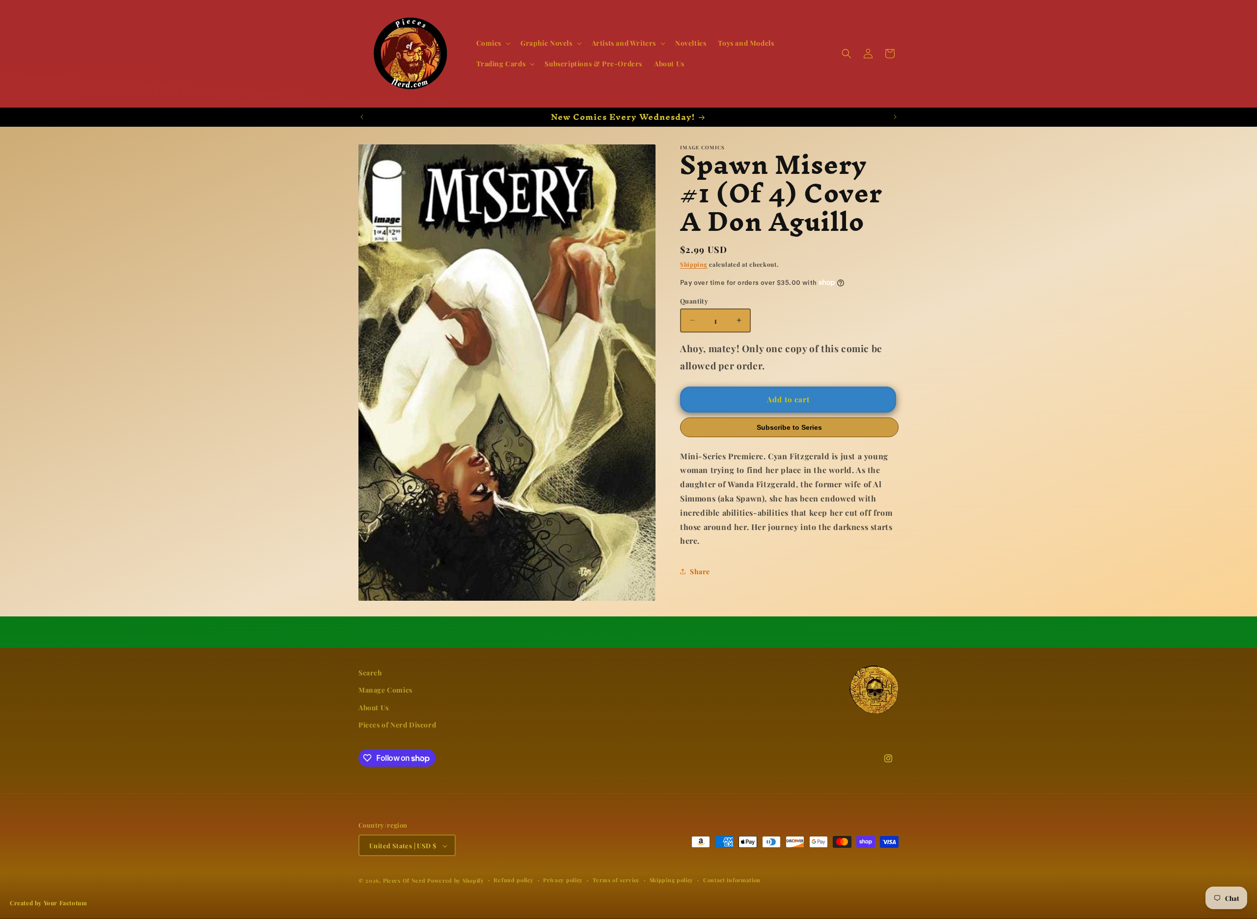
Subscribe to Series (789, 427)
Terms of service (616, 880)
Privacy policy (563, 880)
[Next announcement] (895, 117)
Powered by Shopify (455, 881)
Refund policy (513, 880)
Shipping (694, 264)
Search (370, 672)
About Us (373, 707)
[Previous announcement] (362, 117)
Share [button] (700, 571)
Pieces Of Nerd (404, 881)
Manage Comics (385, 690)
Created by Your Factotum (48, 903)
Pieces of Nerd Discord (397, 724)
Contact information (732, 880)
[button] (492, 43)
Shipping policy (672, 880)
